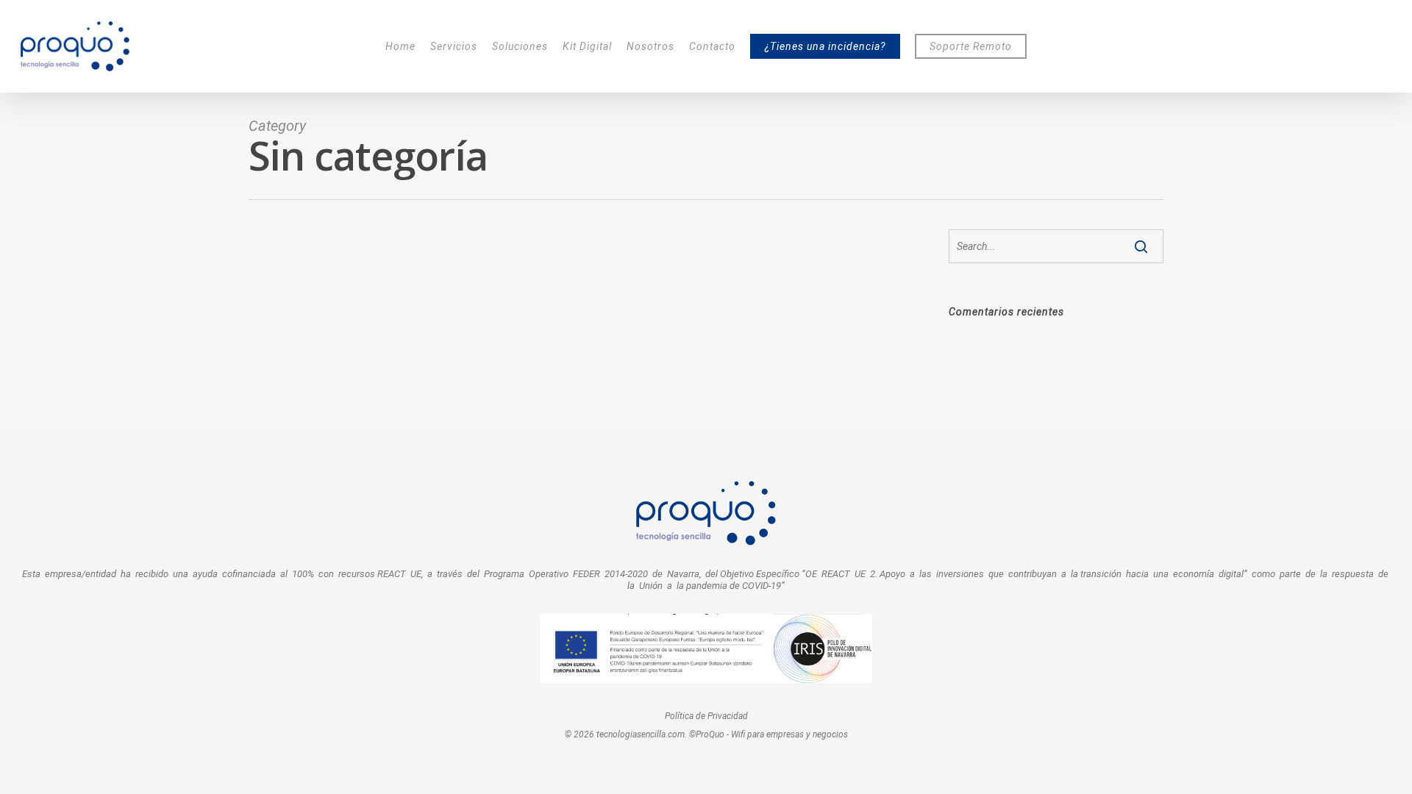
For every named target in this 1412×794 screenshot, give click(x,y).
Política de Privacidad (706, 716)
